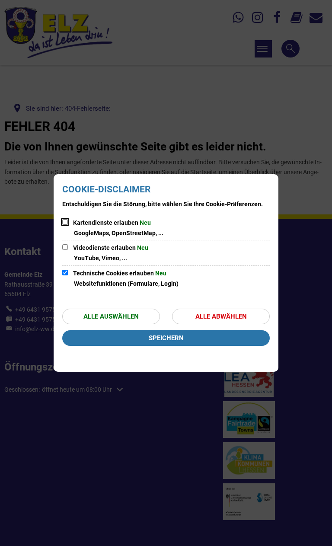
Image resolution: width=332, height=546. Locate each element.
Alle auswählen (111, 316)
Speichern (166, 338)
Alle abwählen (221, 316)
